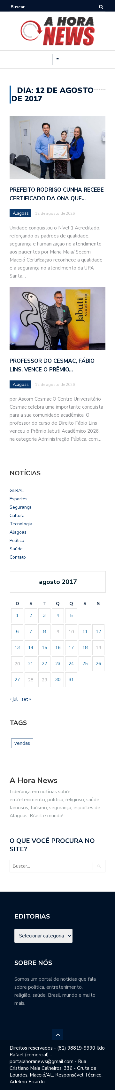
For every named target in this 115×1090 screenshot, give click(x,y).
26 (98, 664)
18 (85, 648)
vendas (22, 743)
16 (57, 648)
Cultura (17, 515)
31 (71, 680)
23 (57, 664)
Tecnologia (21, 524)
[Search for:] (30, 7)
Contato (18, 557)
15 (44, 648)
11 (85, 631)
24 (71, 664)
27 (17, 680)
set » (26, 699)
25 (85, 664)
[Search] (101, 7)
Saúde (16, 549)
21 (30, 664)
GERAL (17, 490)
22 (44, 664)
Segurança (21, 507)
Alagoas (21, 213)
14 (30, 648)
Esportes (18, 499)
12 (98, 631)
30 (57, 680)
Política (17, 540)
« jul (14, 699)
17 (71, 648)
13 (17, 648)
